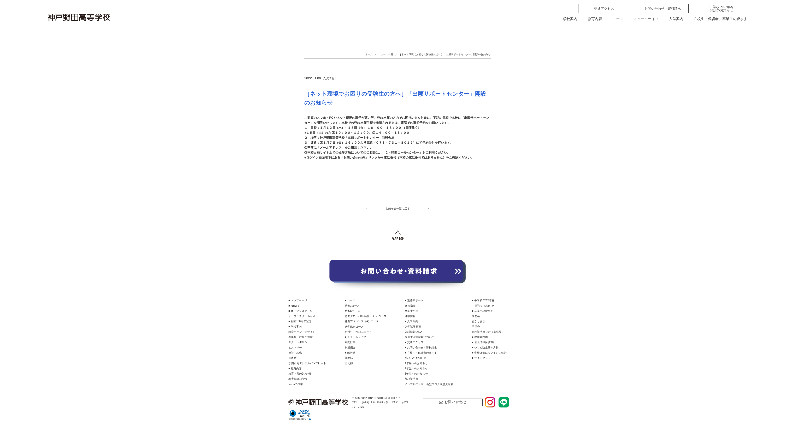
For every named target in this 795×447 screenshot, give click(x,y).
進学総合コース (354, 326)
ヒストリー (295, 347)
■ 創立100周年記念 (299, 321)
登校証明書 (411, 379)
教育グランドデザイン (301, 332)
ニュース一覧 (385, 54)
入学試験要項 (413, 326)
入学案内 (676, 19)
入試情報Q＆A (413, 332)
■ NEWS (293, 306)
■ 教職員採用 (480, 337)
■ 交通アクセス (414, 342)
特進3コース (352, 306)
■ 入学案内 (411, 321)
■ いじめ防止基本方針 (485, 347)
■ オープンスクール (300, 311)
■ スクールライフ (355, 337)
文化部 (349, 363)
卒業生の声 (411, 311)
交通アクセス (604, 8)
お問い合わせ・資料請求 (662, 8)
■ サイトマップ (481, 358)
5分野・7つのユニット (358, 332)
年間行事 (350, 342)
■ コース (350, 300)
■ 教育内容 (295, 368)
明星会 (476, 326)
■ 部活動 (350, 352)
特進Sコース (352, 311)
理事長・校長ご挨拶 (300, 337)
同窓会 (476, 316)
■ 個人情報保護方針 (484, 342)
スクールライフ (646, 19)
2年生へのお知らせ (416, 368)
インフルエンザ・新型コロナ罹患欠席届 (429, 384)
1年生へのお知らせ (416, 363)
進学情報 (410, 316)
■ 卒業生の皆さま (482, 311)
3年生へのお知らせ (416, 373)
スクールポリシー (299, 342)
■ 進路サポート (414, 300)
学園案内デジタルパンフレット (307, 363)
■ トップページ (297, 300)
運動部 (349, 358)
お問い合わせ (455, 402)
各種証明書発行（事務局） (488, 332)
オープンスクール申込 (301, 316)
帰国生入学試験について (419, 337)
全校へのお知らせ (415, 358)
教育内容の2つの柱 (299, 373)
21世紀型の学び (297, 379)
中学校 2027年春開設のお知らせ (721, 8)
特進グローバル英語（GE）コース (365, 316)
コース (617, 19)
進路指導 (410, 306)
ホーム (369, 54)
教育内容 (595, 19)
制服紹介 (350, 347)
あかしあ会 (478, 321)
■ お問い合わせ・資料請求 (421, 347)
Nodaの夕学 (295, 384)
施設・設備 (295, 352)
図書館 (292, 358)
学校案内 (570, 19)
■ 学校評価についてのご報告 (489, 352)
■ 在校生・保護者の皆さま (421, 352)
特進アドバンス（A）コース (362, 321)
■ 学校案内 (295, 326)
